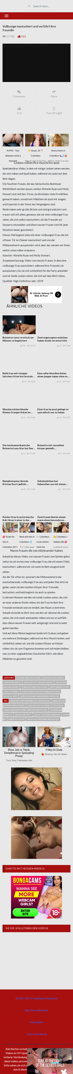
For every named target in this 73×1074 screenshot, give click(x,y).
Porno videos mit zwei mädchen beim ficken (25, 710)
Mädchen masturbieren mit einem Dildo (30, 701)
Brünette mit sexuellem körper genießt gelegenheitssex (50, 448)
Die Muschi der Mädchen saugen (43, 719)
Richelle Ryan (10, 696)
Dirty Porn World (36, 1034)
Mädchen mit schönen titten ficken (45, 705)
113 (23, 36)
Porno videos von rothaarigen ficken (41, 691)
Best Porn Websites (36, 1010)
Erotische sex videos (53, 678)
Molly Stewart (11, 691)
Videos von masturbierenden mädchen (39, 696)
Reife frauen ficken (59, 687)
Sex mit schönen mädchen (47, 714)
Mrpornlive (36, 1022)
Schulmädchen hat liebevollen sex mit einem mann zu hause (51, 484)
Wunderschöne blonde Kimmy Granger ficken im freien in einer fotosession (17, 412)
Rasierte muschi (16, 719)
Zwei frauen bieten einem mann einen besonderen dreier (51, 520)
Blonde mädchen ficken (28, 678)
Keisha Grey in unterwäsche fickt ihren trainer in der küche (18, 520)
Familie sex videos (12, 682)
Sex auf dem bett (23, 714)
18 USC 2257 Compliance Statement (36, 998)
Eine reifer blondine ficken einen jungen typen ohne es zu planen (52, 376)
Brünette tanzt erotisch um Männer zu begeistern (18, 339)
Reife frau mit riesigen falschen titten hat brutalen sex (18, 376)
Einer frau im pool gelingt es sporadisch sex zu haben (53, 411)
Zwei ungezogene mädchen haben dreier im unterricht (52, 339)
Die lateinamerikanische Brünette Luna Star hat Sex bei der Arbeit (18, 448)
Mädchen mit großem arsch (38, 682)
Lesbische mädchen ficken (34, 687)
